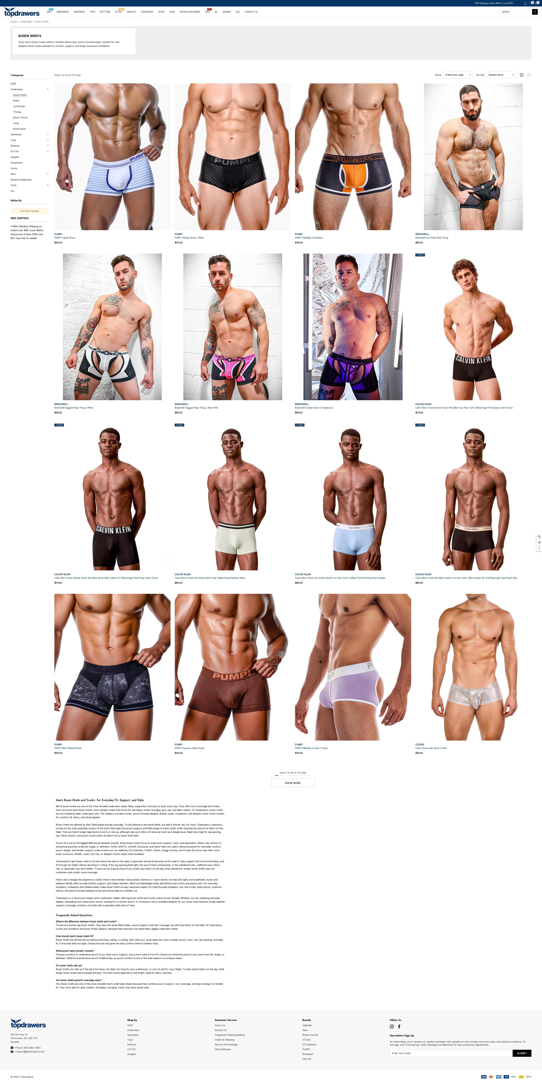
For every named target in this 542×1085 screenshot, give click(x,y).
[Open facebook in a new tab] (398, 1027)
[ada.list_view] (529, 74)
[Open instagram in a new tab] (391, 1027)
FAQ (23, 238)
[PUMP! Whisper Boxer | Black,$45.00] (233, 156)
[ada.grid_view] (522, 74)
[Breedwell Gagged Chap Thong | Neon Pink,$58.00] (233, 327)
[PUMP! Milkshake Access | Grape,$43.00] (353, 667)
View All (306, 1058)
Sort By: (480, 75)
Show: (438, 75)
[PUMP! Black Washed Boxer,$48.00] (112, 667)
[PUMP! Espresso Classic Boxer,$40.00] (233, 667)
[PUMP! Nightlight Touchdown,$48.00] (353, 156)
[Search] (535, 12)
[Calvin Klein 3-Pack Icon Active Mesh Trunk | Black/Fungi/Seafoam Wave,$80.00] (233, 497)
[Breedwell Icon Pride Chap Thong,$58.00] (473, 156)
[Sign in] (525, 3)
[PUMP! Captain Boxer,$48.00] (112, 156)
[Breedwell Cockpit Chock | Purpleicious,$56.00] (353, 327)
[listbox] (501, 74)
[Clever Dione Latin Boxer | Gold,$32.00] (473, 667)
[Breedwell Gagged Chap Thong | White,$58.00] (112, 327)
